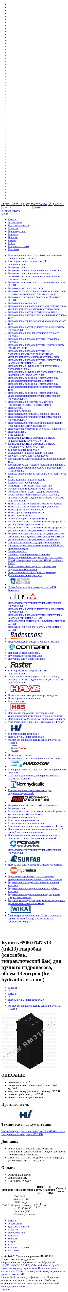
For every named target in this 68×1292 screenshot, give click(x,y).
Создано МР (17, 1274)
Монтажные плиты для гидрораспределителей (34, 491)
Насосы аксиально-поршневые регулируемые (33, 506)
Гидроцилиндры (17, 431)
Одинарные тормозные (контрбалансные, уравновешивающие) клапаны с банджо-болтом (35, 714)
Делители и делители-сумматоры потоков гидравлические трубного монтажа (31, 439)
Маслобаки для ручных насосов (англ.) (33, 1133)
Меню (4, 213)
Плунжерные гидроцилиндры (25, 655)
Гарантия (13, 228)
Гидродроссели (16, 267)
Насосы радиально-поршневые (25, 509)
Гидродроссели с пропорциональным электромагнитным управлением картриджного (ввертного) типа (35, 276)
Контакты (13, 249)
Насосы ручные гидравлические (26, 512)
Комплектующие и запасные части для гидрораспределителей (29, 792)
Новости (13, 237)
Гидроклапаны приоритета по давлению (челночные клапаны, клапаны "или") (30, 403)
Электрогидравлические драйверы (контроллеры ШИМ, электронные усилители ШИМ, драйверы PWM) (35, 560)
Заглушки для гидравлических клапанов (30, 452)
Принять (6, 1289)
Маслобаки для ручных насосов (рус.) (27, 1131)
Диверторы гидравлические (23, 449)
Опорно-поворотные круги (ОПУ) (27, 518)
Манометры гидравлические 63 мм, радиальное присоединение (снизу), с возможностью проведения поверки (35, 918)
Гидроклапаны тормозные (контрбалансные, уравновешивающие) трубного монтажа (33, 379)
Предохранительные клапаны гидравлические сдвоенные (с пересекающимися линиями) (34, 836)
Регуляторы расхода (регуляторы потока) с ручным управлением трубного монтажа (36, 523)
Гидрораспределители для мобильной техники (34, 413)
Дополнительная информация (25, 575)
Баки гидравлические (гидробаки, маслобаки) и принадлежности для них (35, 256)
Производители (17, 231)
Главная (12, 987)
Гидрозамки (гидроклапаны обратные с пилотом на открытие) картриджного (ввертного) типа (37, 292)
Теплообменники (17, 551)
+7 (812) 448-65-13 (11, 204)
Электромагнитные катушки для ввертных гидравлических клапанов (32, 568)
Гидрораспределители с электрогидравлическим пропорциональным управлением (35, 424)
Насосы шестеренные (20, 515)
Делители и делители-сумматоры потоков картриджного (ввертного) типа (31, 445)
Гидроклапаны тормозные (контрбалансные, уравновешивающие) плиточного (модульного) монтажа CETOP (34, 395)
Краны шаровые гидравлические (26, 479)
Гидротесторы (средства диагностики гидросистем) (37, 428)
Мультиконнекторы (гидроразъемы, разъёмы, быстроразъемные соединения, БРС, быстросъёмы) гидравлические (36, 497)
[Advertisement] (20, 930)
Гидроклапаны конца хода (22, 303)
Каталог (12, 219)
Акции (12, 240)
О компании (15, 222)
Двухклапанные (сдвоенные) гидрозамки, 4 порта (36, 722)
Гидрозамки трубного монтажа (25, 288)
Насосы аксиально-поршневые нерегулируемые (35, 503)
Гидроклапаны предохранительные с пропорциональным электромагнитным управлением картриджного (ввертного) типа (33, 353)
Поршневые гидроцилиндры (24, 652)
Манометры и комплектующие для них (30, 485)
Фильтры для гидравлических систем (29, 554)
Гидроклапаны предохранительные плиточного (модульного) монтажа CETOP (35, 361)
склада (27, 1157)
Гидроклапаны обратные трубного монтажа (32, 312)
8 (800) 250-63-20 (32, 204)
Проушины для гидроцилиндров (26, 658)
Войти (11, 243)
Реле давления (16, 434)
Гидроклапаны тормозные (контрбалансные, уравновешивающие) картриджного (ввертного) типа (35, 386)
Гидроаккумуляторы (19, 410)
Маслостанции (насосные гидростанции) (31, 488)
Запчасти (13, 234)
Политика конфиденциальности (19, 1268)
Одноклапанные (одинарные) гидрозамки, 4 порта (36, 719)
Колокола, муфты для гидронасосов (28, 455)
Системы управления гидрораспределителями (34, 542)
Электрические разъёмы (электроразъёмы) (32, 572)
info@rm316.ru (56, 204)
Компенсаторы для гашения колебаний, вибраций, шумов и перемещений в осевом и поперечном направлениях (36, 467)
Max (44, 204)
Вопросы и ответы (18, 246)
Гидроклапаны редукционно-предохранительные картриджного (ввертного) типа (36, 373)
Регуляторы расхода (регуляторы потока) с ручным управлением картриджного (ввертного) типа (36, 529)
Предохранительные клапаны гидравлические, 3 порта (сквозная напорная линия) (35, 830)
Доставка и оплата (18, 225)
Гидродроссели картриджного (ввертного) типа (35, 270)
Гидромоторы (15, 407)
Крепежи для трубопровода (23, 482)
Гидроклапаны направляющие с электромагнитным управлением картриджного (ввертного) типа (37, 307)
